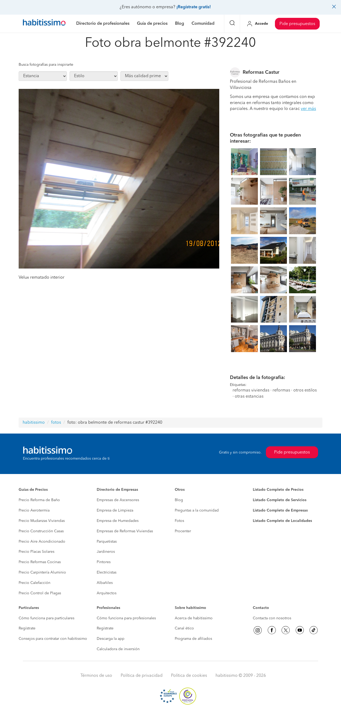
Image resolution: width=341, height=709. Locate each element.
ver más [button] (308, 109)
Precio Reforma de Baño (39, 500)
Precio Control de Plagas (40, 593)
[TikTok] (313, 630)
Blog (179, 500)
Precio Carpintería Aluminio (42, 572)
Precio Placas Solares (36, 552)
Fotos (179, 521)
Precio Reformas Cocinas (40, 562)
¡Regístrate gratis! (193, 7)
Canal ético (184, 628)
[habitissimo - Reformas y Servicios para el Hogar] (44, 24)
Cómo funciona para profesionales (126, 618)
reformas (281, 390)
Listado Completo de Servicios (279, 500)
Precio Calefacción (34, 583)
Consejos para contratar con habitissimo (53, 639)
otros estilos (305, 390)
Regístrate (27, 628)
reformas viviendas (251, 390)
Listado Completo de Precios (278, 490)
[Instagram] (257, 630)
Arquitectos (106, 593)
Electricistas (106, 572)
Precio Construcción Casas (41, 531)
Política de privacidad (142, 676)
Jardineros (106, 552)
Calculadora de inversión (118, 649)
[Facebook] (272, 630)
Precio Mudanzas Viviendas (42, 521)
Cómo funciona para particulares (46, 618)
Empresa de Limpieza (115, 510)
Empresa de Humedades (118, 521)
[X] (285, 630)
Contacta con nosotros (272, 618)
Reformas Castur (261, 72)
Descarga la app (110, 639)
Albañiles (105, 583)
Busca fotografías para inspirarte (46, 65)
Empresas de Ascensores (118, 500)
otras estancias (249, 396)
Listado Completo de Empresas (280, 510)
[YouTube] (300, 630)
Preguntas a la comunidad (197, 510)
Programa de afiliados (193, 639)
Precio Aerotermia (34, 510)
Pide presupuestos (297, 24)
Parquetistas (107, 541)
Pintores (104, 562)
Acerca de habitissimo (194, 618)
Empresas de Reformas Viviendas (125, 531)
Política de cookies (189, 676)
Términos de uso (96, 676)
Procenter (183, 531)
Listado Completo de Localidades (282, 521)
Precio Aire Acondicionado (42, 541)
